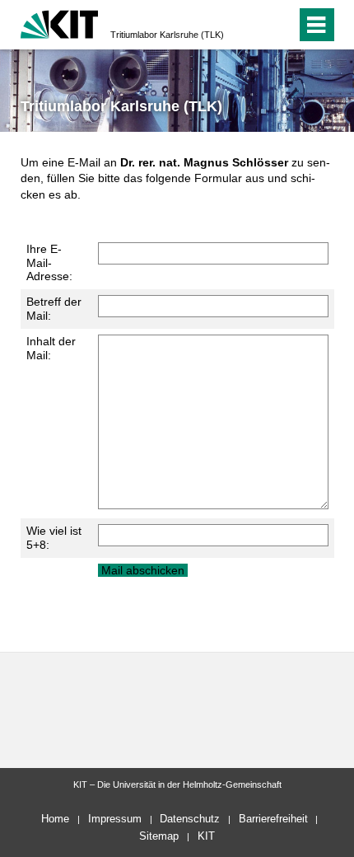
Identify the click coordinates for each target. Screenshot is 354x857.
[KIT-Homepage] (60, 23)
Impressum (115, 819)
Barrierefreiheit (273, 819)
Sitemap (159, 836)
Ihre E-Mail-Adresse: (49, 262)
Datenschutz (190, 819)
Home (55, 819)
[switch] (254, 25)
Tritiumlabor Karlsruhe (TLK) (167, 35)
